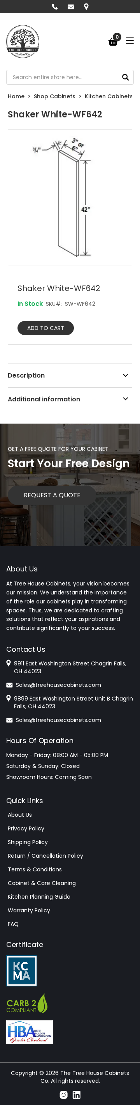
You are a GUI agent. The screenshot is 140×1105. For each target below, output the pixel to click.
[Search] (126, 77)
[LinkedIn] (76, 1095)
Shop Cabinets (54, 96)
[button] (70, 198)
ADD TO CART (45, 328)
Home (16, 96)
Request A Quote (52, 495)
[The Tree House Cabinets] (22, 42)
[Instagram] (64, 1095)
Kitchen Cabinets (109, 96)
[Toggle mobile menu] (130, 40)
